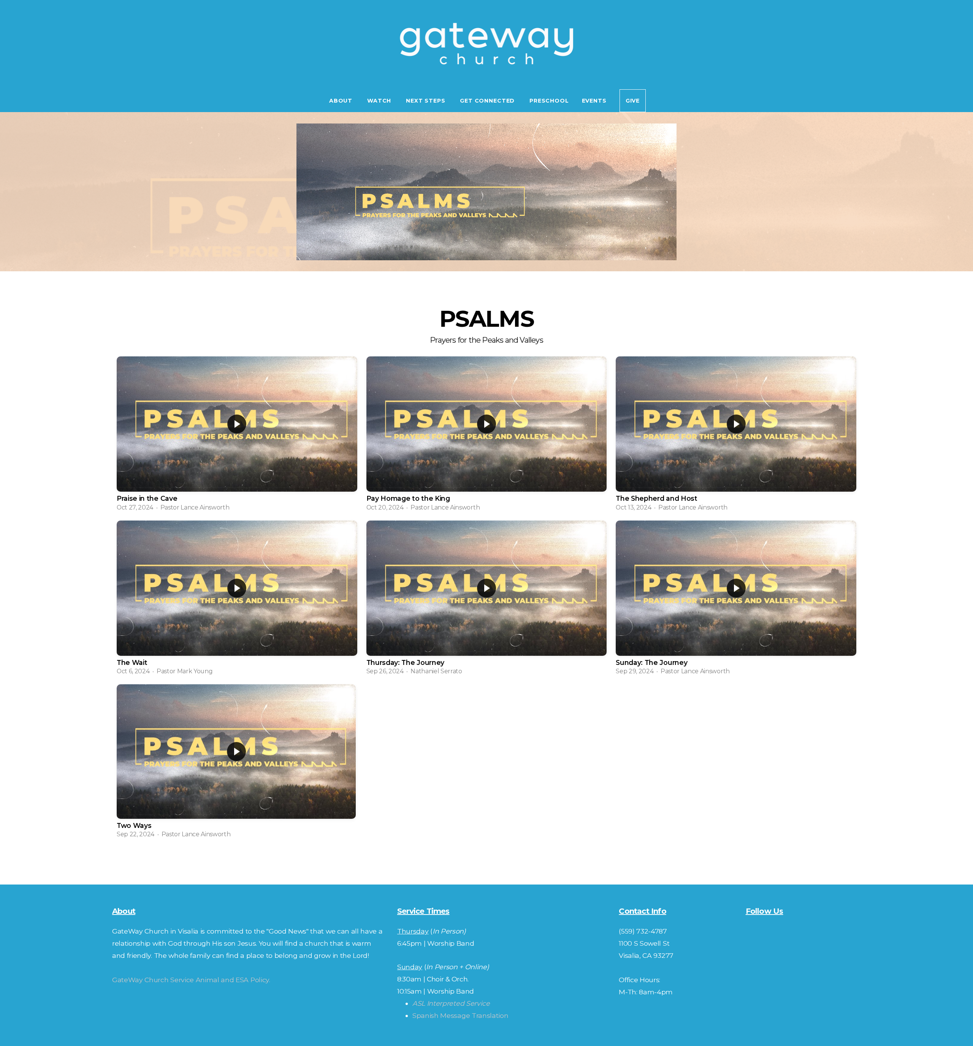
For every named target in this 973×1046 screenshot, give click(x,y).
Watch (380, 100)
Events (594, 100)
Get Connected (488, 100)
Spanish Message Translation (460, 1015)
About (341, 100)
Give (633, 100)
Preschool (549, 100)
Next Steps (426, 100)
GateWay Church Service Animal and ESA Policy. (191, 980)
